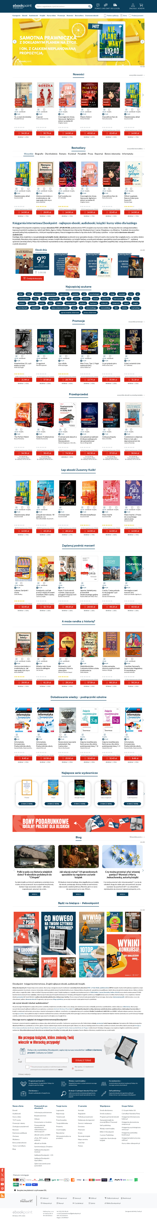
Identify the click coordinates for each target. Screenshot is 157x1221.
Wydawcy (16, 1139)
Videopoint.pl (47, 1203)
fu (69, 299)
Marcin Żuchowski (64, 748)
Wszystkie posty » (136, 837)
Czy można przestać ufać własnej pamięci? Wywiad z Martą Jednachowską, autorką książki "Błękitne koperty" (122, 875)
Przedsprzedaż (78, 394)
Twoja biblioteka (62, 1123)
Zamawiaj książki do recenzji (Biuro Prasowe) (108, 1121)
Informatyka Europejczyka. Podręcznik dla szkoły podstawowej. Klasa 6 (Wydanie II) (132, 746)
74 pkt (62, 434)
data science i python (60, 308)
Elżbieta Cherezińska (49, 1028)
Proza (90, 153)
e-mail (20, 1060)
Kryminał (72, 153)
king (35, 299)
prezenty (20, 997)
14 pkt (62, 114)
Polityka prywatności (85, 1117)
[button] (142, 42)
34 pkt (18, 114)
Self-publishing (105, 1125)
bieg (112, 294)
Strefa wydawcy (105, 1114)
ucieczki (104, 303)
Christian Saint (64, 515)
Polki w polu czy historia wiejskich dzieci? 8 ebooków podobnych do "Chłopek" (34, 874)
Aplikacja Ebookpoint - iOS (43, 1155)
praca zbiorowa (90, 312)
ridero (59, 303)
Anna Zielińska (40, 202)
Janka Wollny (18, 594)
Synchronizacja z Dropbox (43, 1146)
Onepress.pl (63, 1198)
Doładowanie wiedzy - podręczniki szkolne (78, 697)
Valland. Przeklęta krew (45, 437)
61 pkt (40, 663)
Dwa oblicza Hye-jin (109, 117)
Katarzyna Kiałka (28, 748)
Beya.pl (61, 1203)
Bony (125, 15)
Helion (59, 230)
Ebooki (24, 15)
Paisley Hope (128, 202)
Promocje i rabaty (19, 1123)
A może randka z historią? (78, 621)
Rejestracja (60, 1114)
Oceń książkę (61, 1130)
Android (56, 1009)
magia (135, 303)
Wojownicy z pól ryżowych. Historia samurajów (65, 668)
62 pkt (84, 434)
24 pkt (84, 587)
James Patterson (85, 367)
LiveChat (81, 1143)
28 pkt (62, 360)
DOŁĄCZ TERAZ (83, 1060)
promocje (100, 1023)
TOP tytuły (17, 1120)
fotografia (54, 299)
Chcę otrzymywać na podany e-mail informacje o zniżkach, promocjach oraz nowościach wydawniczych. (49, 1067)
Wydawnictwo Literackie (72, 230)
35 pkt (106, 360)
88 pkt (106, 663)
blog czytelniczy (58, 999)
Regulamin (82, 1114)
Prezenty (59, 1126)
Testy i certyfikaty (19, 1146)
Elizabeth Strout (19, 119)
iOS (73, 1009)
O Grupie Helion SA (129, 1110)
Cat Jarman (39, 670)
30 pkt (40, 114)
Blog (78, 837)
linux (43, 299)
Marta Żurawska (107, 119)
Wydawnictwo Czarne (91, 230)
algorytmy (64, 294)
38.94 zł (135, 453)
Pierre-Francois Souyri (65, 672)
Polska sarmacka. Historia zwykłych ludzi (111, 667)
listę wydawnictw (31, 232)
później (75, 294)
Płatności (81, 1130)
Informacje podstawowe (43, 1112)
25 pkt (62, 739)
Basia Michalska (19, 439)
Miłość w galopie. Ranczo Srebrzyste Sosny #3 (131, 198)
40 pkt (128, 587)
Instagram (2, 1179)
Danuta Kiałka (18, 748)
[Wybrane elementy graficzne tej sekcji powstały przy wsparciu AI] (143, 66)
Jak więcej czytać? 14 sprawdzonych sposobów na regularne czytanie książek (78, 874)
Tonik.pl (139, 1211)
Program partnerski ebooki (109, 1117)
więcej (34, 894)
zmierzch (116, 303)
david (126, 303)
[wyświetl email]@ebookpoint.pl (71, 1213)
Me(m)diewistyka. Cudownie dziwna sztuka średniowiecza (89, 668)
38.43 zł (47, 453)
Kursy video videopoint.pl (131, 1143)
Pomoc (80, 1146)
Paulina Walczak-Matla (87, 596)
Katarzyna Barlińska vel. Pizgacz (78, 1028)
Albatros (116, 230)
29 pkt (40, 193)
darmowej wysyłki (118, 997)
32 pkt (128, 512)
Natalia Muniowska (42, 439)
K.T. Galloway (128, 365)
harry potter (118, 299)
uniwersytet (70, 303)
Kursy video (51, 15)
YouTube (2, 1184)
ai (137, 294)
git (105, 294)
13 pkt (84, 360)
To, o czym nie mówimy (22, 117)
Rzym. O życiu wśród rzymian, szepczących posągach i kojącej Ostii (67, 592)
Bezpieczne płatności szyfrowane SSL (32, 1190)
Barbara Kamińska (63, 596)
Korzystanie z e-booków (43, 1122)
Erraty (80, 1133)
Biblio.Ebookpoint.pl (114, 1203)
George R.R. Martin (63, 1028)
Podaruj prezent (137, 15)
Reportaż (99, 153)
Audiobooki (33, 15)
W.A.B (117, 992)
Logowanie (60, 1110)
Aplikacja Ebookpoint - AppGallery (42, 1159)
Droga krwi (40, 363)
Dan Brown (30, 1028)
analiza (86, 299)
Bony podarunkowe (19, 1143)
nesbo (41, 303)
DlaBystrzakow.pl (113, 1198)
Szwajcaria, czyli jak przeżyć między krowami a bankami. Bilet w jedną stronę (45, 593)
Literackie (106, 992)
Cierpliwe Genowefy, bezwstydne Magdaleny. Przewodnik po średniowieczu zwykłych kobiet (133, 670)
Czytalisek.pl (79, 1203)
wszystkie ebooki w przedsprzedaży (130, 395)
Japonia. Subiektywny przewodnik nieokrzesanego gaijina (89, 592)
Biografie (39, 153)
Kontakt (81, 1110)
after (21, 294)
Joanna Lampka (41, 596)
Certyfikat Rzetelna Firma (131, 1114)
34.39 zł (25, 453)
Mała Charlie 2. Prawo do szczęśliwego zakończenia (132, 517)
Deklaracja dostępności (86, 1120)
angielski (35, 308)
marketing (135, 308)
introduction (24, 299)
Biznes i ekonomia (112, 153)
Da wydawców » (115, 1081)
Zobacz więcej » (24, 1074)
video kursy (126, 1006)
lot (129, 299)
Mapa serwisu (83, 1139)
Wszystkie (28, 153)
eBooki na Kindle (40, 1143)
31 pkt (128, 360)
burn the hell (22, 308)
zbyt (45, 308)
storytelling (105, 308)
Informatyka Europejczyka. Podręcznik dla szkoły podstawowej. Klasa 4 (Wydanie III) (22, 746)
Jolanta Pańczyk (41, 748)
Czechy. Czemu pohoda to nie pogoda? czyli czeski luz (110, 592)
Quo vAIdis (62, 363)
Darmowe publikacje (20, 1133)
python (83, 303)
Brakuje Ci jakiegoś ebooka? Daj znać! (83, 1091)
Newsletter (60, 1133)
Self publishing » (115, 1091)
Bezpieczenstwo (40, 1116)
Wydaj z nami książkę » (77, 1081)
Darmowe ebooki (91, 15)
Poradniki (82, 153)
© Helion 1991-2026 (19, 1216)
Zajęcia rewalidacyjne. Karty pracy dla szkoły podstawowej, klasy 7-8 (89, 744)
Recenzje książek (84, 1136)
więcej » (60, 1069)
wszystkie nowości (136, 75)
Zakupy (37, 1119)
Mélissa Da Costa (107, 365)
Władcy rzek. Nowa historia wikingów (43, 667)
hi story (38, 294)
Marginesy (105, 230)
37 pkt (40, 360)
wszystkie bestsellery (135, 149)
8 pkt (18, 739)
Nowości (70, 15)
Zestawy (16, 1136)
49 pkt (62, 587)
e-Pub (93, 988)
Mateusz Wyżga (107, 670)
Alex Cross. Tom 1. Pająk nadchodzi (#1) (89, 364)
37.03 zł (113, 453)
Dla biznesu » (34, 1091)
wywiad (122, 294)
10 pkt (40, 739)
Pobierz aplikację (112, 15)
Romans (62, 153)
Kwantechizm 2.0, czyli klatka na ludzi (22, 364)
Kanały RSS (2, 1195)
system (32, 303)
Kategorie (16, 15)
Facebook (2, 1170)
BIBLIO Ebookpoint (107, 1132)
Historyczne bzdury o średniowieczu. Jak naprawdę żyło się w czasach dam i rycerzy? (44, 199)
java (74, 308)
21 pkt (18, 360)
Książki (42, 15)
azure (76, 299)
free (50, 303)
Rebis (48, 230)
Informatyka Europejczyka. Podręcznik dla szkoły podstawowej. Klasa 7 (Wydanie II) (44, 746)
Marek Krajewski (41, 365)
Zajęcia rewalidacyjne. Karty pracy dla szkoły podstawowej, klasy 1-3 (111, 744)
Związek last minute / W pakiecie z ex (45, 516)
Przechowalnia (61, 1120)
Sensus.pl (78, 1198)
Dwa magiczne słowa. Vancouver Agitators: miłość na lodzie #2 (66, 119)
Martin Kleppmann (64, 443)
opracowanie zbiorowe (70, 312)
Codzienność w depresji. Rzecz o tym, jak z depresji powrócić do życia (133, 440)
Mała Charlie (107, 515)
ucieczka (105, 299)
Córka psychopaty (109, 437)
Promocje (61, 15)
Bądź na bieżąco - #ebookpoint (78, 903)
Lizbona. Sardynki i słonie (21, 591)
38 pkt (40, 434)
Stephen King (39, 1028)
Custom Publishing (106, 1135)
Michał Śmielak (85, 119)
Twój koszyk (60, 1117)
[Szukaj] (89, 6)
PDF (89, 988)
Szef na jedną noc (64, 196)
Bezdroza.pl (127, 1198)
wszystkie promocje (135, 322)
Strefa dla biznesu (106, 1110)
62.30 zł (91, 453)
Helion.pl (45, 1198)
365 (116, 308)
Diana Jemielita (106, 439)
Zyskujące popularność (21, 1126)
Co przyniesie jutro (109, 363)
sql (84, 294)
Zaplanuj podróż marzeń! (78, 545)
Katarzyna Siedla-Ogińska (132, 594)
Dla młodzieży (51, 153)
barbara (93, 303)
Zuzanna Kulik (128, 119)
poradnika (21, 1013)
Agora (53, 230)
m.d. (136, 299)
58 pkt (128, 663)
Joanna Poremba (129, 443)
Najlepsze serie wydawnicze (80, 773)
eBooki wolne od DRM (42, 1135)
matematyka (50, 294)
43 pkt (84, 114)
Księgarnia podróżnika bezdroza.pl (129, 1134)
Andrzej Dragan (19, 367)
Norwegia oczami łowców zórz (130, 591)
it (81, 308)
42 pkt (18, 587)
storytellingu (91, 308)
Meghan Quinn (62, 123)
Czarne (100, 992)
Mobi (97, 988)
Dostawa (81, 1126)
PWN (92, 992)
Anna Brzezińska (129, 672)
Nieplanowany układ (132, 117)
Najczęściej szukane (78, 286)
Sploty (93, 1203)
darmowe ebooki (31, 999)
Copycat (39, 117)
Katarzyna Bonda (21, 1028)
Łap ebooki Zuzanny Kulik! (78, 469)
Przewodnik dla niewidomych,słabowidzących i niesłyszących (40, 1128)
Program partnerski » (37, 1081)
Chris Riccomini (75, 443)
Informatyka (127, 153)
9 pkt (128, 739)
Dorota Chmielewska (108, 596)
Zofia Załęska (84, 672)
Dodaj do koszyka (34, 278)
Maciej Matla (98, 596)
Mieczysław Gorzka (42, 119)
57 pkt (84, 663)
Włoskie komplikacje (88, 515)
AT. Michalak (62, 198)
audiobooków (104, 988)
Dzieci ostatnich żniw (132, 363)
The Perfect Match (21, 437)
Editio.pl (93, 1198)
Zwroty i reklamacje (85, 1123)
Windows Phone (64, 1009)
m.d (131, 294)
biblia (124, 308)
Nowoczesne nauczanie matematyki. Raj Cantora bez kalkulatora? (67, 745)
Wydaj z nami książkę (107, 1129)
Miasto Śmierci (86, 117)
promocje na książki (44, 237)
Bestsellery (79, 15)
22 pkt (106, 114)
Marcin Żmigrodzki (86, 443)
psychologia (94, 294)
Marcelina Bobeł (41, 519)
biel (28, 294)
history (22, 303)
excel (95, 299)
